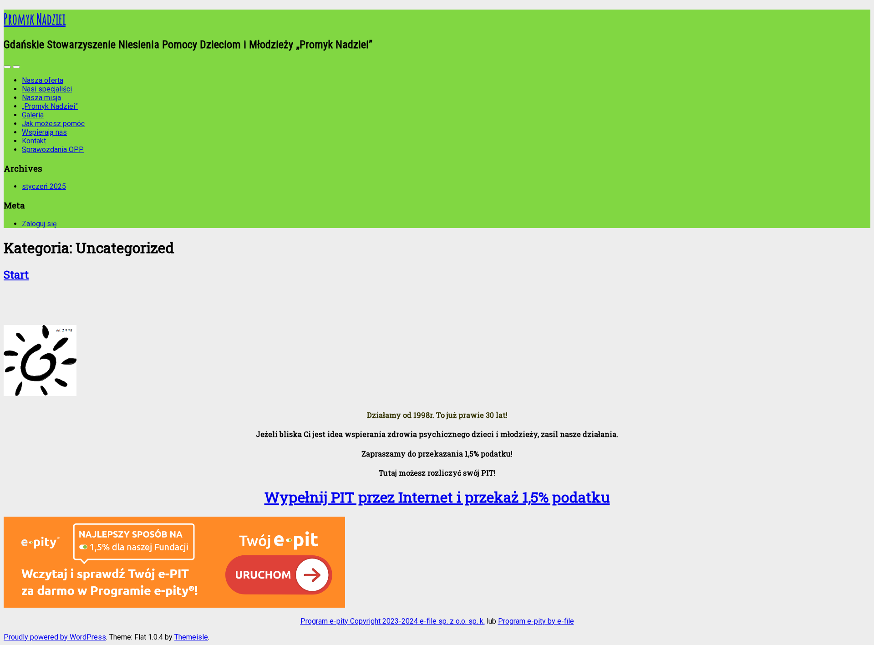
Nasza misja (41, 97)
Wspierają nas (44, 132)
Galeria (33, 115)
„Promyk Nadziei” (50, 106)
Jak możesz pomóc (53, 123)
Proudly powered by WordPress (55, 637)
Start (16, 274)
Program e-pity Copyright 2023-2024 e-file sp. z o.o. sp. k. (392, 621)
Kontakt (34, 141)
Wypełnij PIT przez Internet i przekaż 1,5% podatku (437, 497)
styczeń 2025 (44, 186)
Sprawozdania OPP (53, 149)
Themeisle (191, 637)
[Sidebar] (7, 67)
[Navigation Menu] (16, 67)
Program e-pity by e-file (536, 621)
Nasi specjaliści (47, 89)
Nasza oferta (42, 80)
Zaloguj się (39, 223)
